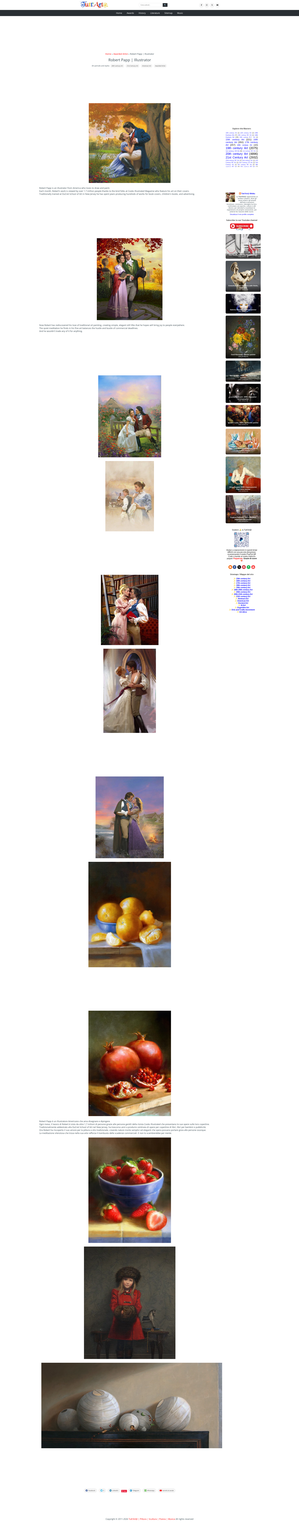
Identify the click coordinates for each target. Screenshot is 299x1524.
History (142, 13)
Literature (155, 13)
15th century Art (235, 139)
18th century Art (244, 145)
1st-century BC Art (249, 151)
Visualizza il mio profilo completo (242, 214)
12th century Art (245, 133)
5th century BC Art (248, 167)
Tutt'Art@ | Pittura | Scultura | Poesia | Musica (152, 1519)
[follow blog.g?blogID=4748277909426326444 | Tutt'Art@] (230, 568)
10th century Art (231, 133)
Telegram (136, 1490)
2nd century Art (247, 160)
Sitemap (168, 13)
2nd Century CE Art (245, 162)
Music (180, 13)
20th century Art (117, 66)
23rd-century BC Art (232, 160)
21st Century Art (132, 66)
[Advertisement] (149, 32)
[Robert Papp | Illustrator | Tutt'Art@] (94, 7)
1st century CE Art (232, 151)
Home (119, 13)
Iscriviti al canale (168, 1490)
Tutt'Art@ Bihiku (248, 194)
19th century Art (237, 148)
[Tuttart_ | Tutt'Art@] (239, 568)
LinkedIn (115, 1490)
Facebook (91, 1490)
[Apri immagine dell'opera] (130, 182)
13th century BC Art (244, 135)
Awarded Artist (120, 53)
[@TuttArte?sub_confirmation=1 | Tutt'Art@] (241, 230)
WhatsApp (150, 1490)
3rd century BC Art (245, 164)
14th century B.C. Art (247, 137)
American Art (146, 66)
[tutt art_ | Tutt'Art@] (244, 568)
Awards (130, 13)
